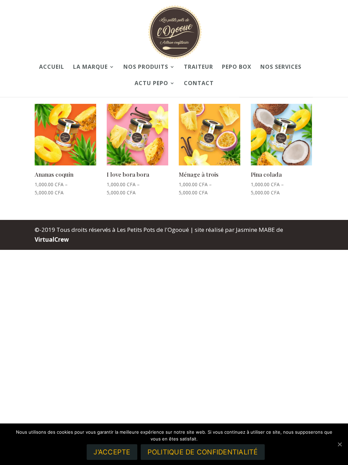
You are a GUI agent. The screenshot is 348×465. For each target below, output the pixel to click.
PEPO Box (236, 67)
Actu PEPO (151, 84)
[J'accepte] (339, 444)
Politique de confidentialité (202, 452)
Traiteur (198, 67)
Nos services (280, 67)
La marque (90, 67)
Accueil (51, 67)
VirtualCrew (52, 239)
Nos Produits (145, 67)
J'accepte (111, 452)
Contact (199, 84)
